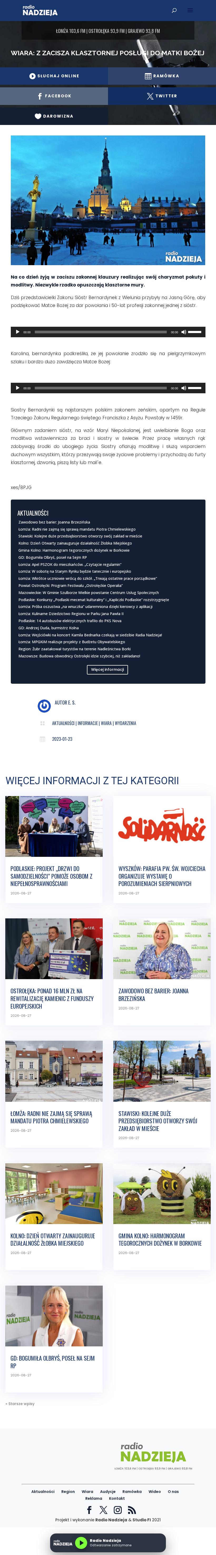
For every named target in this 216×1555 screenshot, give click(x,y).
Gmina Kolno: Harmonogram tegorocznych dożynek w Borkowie (74, 550)
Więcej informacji (107, 669)
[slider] (195, 331)
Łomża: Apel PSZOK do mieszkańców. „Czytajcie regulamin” (69, 564)
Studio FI (141, 1520)
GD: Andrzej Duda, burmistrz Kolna (48, 627)
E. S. (72, 702)
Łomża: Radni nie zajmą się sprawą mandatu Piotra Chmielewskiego (77, 529)
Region (68, 1491)
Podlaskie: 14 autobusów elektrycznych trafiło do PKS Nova (69, 620)
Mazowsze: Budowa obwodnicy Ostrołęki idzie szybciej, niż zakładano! (79, 655)
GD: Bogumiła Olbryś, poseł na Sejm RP (52, 557)
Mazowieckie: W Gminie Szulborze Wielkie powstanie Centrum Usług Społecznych (88, 592)
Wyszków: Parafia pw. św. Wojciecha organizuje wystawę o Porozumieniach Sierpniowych (162, 876)
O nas (173, 1491)
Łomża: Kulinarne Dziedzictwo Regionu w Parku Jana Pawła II (71, 613)
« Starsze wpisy (20, 1403)
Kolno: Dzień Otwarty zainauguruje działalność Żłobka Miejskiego (75, 543)
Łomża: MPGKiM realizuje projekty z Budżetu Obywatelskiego (71, 641)
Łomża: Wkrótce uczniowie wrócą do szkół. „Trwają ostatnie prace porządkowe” (87, 578)
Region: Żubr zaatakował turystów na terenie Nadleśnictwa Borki (74, 648)
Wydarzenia (125, 723)
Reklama (93, 1498)
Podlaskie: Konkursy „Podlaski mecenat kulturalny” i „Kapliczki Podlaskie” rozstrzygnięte (93, 599)
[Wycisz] (183, 332)
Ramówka (132, 1491)
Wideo (155, 1491)
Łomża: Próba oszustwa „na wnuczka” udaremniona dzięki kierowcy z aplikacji (85, 606)
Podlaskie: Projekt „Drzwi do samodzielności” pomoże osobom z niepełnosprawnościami (51, 876)
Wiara (106, 723)
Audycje (108, 1491)
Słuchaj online (54, 76)
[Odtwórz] (17, 332)
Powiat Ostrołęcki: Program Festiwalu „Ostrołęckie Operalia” (70, 585)
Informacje (88, 723)
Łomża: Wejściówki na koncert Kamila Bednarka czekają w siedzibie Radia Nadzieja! (90, 634)
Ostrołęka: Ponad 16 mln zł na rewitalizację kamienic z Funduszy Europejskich (52, 998)
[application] (108, 332)
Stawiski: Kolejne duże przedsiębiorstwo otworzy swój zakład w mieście (80, 536)
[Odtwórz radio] (81, 1543)
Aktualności (63, 723)
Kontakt (117, 1498)
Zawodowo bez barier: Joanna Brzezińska (54, 522)
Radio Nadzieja (111, 1520)
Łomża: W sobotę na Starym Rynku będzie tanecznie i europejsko (74, 571)
